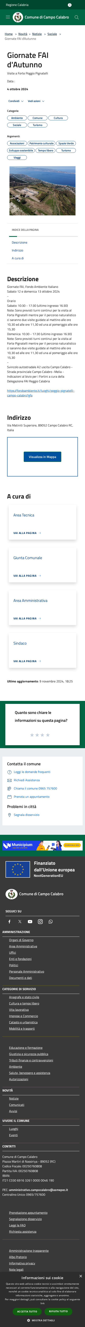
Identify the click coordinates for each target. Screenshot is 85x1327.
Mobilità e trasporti (22, 1028)
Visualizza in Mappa (42, 456)
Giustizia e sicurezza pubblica (28, 1054)
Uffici (12, 952)
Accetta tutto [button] (27, 1311)
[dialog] (42, 1299)
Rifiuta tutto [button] (58, 1311)
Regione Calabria (17, 4)
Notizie (37, 34)
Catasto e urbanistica (23, 1022)
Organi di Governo (21, 940)
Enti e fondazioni (20, 958)
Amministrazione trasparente (29, 1250)
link (42, 1303)
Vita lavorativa (19, 1009)
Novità (22, 34)
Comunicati (16, 1104)
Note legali (16, 1269)
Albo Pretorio (18, 1257)
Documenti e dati (20, 977)
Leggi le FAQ (17, 1225)
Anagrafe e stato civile (24, 997)
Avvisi (13, 1111)
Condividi (14, 101)
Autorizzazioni (18, 1079)
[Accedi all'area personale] (70, 5)
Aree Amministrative (23, 946)
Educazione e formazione (25, 1047)
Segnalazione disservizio (25, 1219)
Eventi (13, 1135)
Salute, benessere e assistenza (29, 1072)
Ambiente (15, 1066)
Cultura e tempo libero (24, 1003)
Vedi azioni (34, 101)
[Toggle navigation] (8, 17)
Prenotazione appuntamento (28, 1212)
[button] (42, 1320)
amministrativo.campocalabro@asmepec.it (38, 1189)
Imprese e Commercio (23, 1016)
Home (9, 34)
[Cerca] (76, 17)
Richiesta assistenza (22, 1231)
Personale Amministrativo (26, 971)
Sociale (52, 34)
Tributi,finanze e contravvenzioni (31, 1060)
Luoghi (13, 1128)
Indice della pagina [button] (25, 230)
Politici (13, 965)
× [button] (80, 1276)
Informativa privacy (22, 1263)
